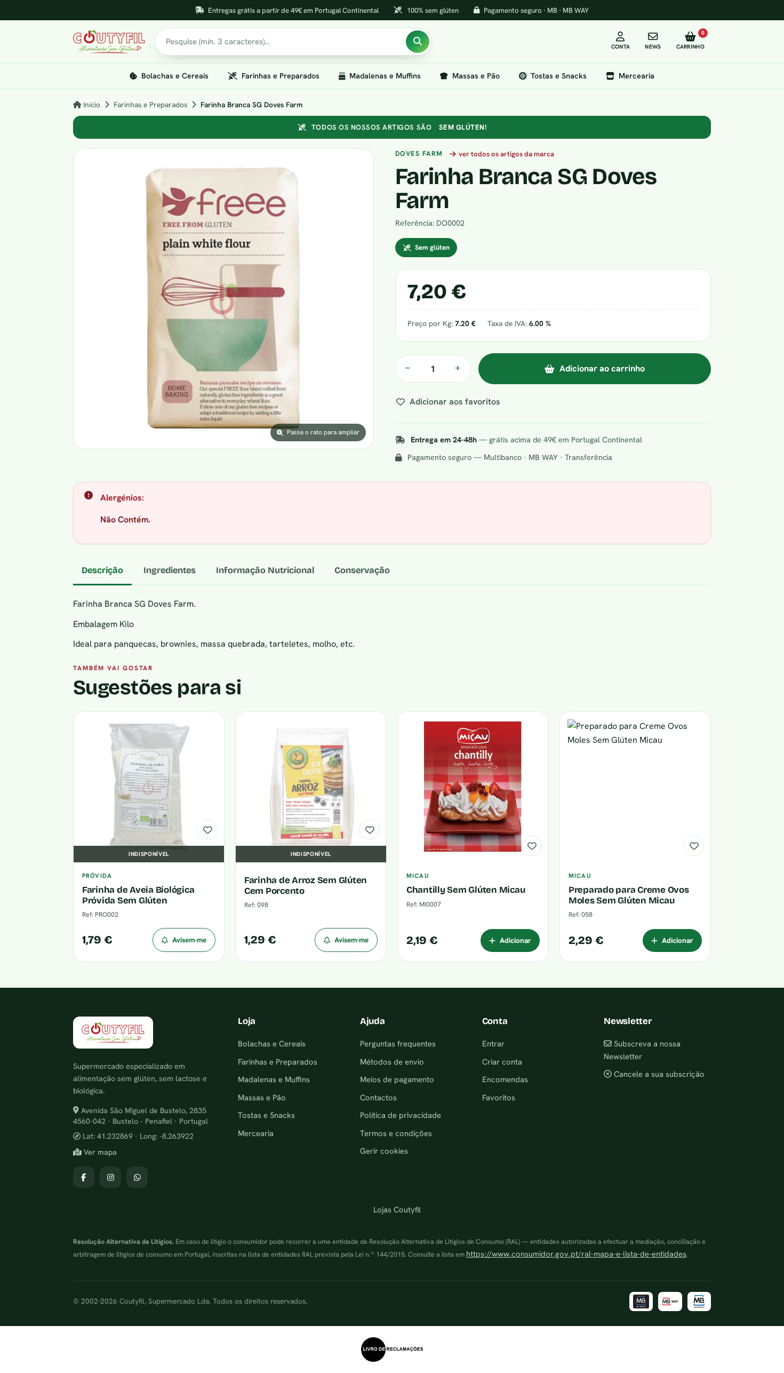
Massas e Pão (476, 76)
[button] (223, 298)
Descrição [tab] (102, 570)
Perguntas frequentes (398, 1043)
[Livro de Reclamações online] (392, 1349)
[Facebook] (83, 1177)
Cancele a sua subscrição (658, 1074)
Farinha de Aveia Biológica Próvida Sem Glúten (138, 895)
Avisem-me (189, 940)
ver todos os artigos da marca (506, 153)
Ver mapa (99, 1152)
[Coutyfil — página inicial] (109, 41)
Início (90, 104)
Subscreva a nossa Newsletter (642, 1049)
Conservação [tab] (362, 570)
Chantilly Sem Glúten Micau (465, 889)
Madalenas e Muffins (385, 76)
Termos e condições (396, 1133)
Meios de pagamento (397, 1079)
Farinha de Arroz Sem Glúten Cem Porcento (305, 885)
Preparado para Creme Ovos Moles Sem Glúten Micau (629, 895)
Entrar (493, 1043)
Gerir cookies (384, 1151)
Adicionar (515, 940)
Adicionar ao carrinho (602, 368)
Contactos (378, 1097)
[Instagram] (110, 1177)
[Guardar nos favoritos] (207, 830)
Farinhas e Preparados (280, 76)
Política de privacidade (400, 1115)
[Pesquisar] (417, 41)
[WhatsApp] (137, 1177)
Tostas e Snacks (559, 76)
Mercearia (636, 76)
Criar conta (502, 1062)
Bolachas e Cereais (175, 76)
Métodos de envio (392, 1062)
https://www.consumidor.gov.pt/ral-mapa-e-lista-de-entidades (576, 1254)
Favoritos (498, 1097)
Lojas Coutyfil (396, 1209)
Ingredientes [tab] (169, 570)
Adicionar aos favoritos (455, 401)
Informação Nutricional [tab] (265, 570)
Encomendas (505, 1079)
